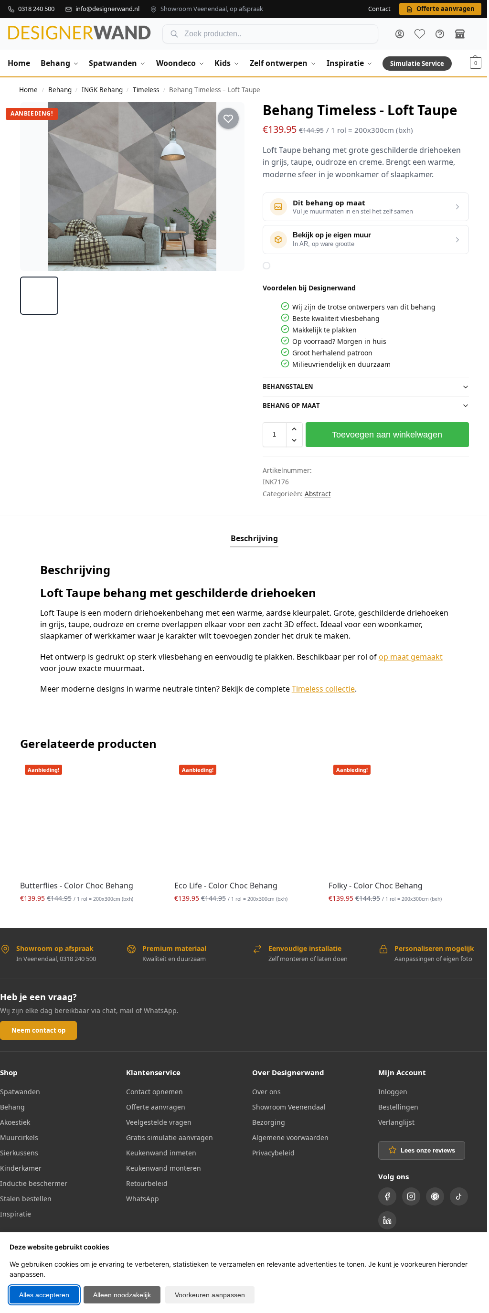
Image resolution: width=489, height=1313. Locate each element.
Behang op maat (287, 405)
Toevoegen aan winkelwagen (382, 434)
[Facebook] (382, 1194)
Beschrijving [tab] (250, 538)
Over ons (263, 1089)
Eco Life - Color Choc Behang (223, 883)
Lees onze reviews (422, 1148)
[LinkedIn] (382, 1218)
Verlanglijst (391, 1120)
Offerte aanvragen (153, 1105)
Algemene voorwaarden (287, 1135)
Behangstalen (284, 386)
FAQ (440, 34)
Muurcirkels (19, 1135)
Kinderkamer (21, 1166)
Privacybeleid (270, 1150)
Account (400, 34)
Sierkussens (19, 1150)
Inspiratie (15, 1212)
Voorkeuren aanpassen (210, 1295)
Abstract (314, 493)
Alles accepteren (44, 1295)
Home (28, 89)
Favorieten (420, 34)
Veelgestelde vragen (157, 1120)
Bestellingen (393, 1105)
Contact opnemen (152, 1089)
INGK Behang (102, 89)
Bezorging (265, 1120)
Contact (379, 9)
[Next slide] (228, 186)
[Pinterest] (430, 1194)
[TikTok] (454, 1194)
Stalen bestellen (26, 1196)
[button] (475, 63)
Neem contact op (38, 1028)
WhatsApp (140, 1196)
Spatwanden (20, 1089)
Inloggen (387, 1089)
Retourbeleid (145, 1181)
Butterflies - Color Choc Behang (76, 883)
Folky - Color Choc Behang (371, 883)
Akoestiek (15, 1120)
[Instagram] (406, 1194)
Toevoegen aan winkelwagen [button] (89, 916)
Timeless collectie (323, 688)
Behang (60, 89)
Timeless (146, 89)
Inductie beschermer (33, 1181)
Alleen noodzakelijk (122, 1295)
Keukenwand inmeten (159, 1150)
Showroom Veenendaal (285, 1105)
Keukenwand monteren (161, 1166)
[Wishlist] (143, 774)
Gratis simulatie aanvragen (167, 1135)
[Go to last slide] (35, 186)
